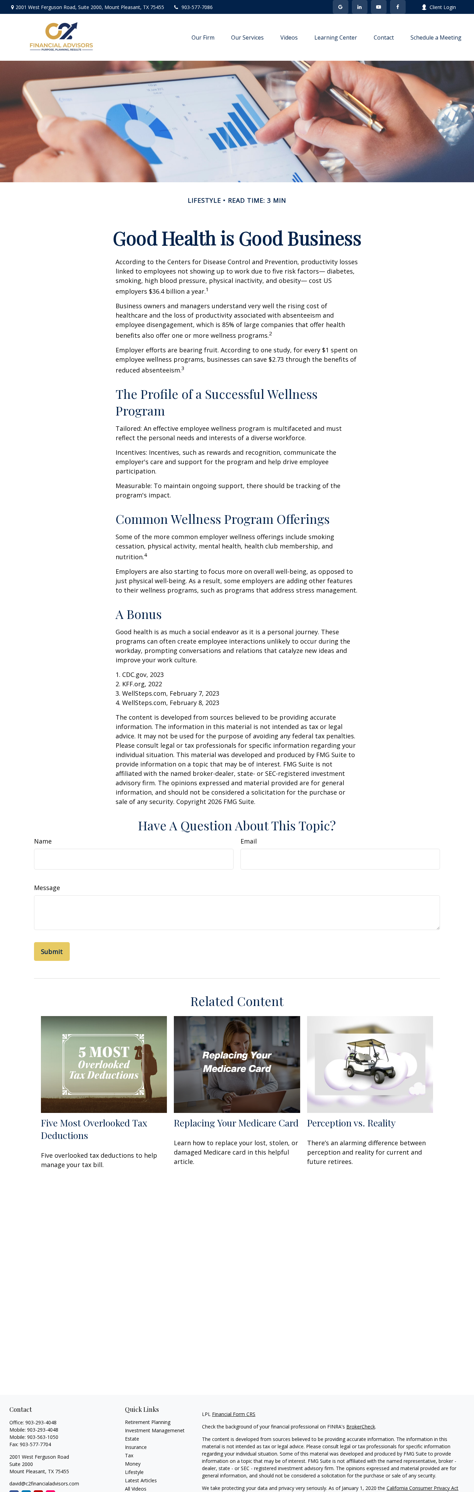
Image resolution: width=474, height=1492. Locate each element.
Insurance (136, 1447)
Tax (129, 1455)
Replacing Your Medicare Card (236, 1122)
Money (133, 1463)
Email (248, 841)
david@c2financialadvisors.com (44, 1483)
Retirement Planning (147, 1422)
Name (43, 841)
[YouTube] (379, 7)
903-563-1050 (42, 1437)
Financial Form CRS (233, 1414)
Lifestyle (134, 1472)
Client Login (443, 7)
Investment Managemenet (155, 1430)
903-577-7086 (197, 7)
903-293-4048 (41, 1422)
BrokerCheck (360, 1426)
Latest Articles (141, 1480)
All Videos (135, 1488)
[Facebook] (398, 7)
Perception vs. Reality (351, 1122)
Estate (132, 1438)
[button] (203, 37)
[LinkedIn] (359, 7)
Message (47, 887)
